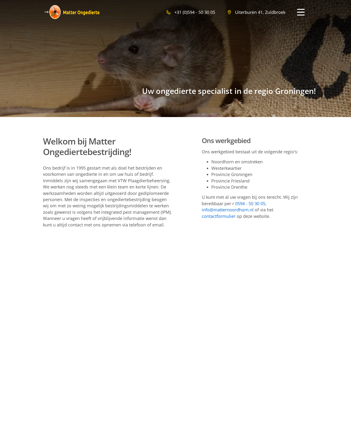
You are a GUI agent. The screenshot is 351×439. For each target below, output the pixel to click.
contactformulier (218, 216)
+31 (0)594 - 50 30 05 (194, 12)
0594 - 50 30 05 (250, 203)
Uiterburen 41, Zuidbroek (260, 12)
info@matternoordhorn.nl (228, 210)
